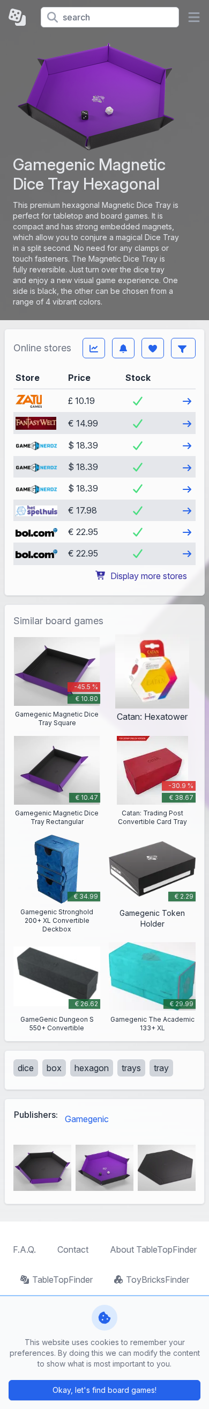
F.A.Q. (24, 1249)
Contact (72, 1249)
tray (161, 1068)
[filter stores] (183, 348)
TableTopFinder (62, 1279)
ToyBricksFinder (157, 1279)
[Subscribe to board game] (123, 348)
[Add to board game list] (152, 348)
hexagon (91, 1068)
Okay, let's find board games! (104, 1389)
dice (26, 1068)
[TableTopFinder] (20, 17)
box (54, 1068)
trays (131, 1068)
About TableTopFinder (153, 1249)
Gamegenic (87, 1119)
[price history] (94, 348)
